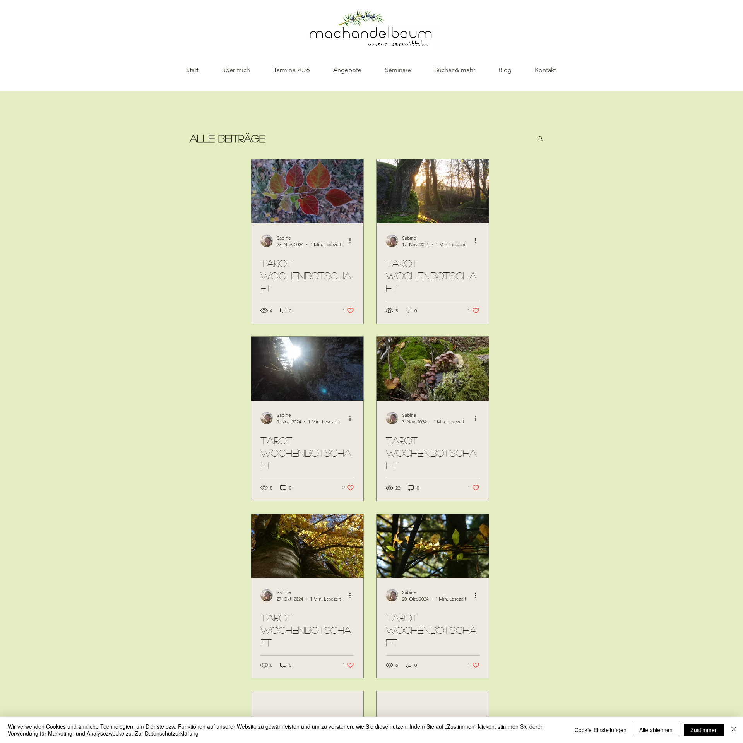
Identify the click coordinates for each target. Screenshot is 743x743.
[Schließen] (733, 730)
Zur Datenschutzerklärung (167, 733)
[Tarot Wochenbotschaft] (307, 191)
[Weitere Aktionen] (353, 240)
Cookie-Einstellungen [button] (601, 730)
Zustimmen (704, 730)
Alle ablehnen (656, 730)
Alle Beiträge (227, 138)
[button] (540, 139)
